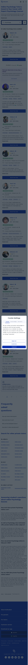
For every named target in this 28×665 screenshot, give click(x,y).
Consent (7, 321)
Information (20, 321)
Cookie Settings (13, 321)
